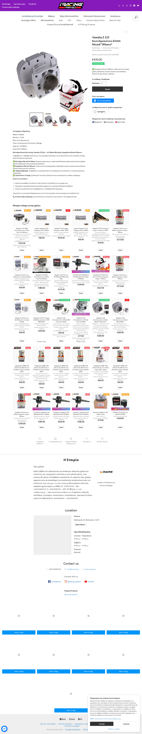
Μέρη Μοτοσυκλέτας (69, 16)
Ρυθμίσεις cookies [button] (114, 729)
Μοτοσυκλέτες (47, 20)
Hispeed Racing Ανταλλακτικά (60, 24)
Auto (61, 20)
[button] (103, 101)
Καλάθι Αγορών (102, 441)
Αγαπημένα (86, 441)
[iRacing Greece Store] (71, 5)
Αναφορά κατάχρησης (72, 729)
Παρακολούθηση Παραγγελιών (71, 442)
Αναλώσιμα (115, 16)
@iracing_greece (71, 594)
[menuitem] (124, 31)
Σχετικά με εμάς (19, 4)
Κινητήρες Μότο (28, 20)
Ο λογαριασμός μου (55, 441)
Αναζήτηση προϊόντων (40, 442)
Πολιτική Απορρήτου (65, 724)
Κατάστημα (6, 4)
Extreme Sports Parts (95, 20)
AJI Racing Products (86, 24)
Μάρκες (51, 16)
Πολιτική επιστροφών (72, 726)
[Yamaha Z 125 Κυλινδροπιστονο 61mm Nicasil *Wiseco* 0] (36, 119)
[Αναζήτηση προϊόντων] (136, 17)
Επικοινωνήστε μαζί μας (10, 7)
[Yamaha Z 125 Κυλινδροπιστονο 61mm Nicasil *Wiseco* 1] (50, 119)
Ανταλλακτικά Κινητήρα (32, 16)
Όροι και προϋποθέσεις (48, 724)
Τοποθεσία (32, 4)
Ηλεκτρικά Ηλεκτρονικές (94, 16)
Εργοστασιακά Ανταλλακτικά (101, 50)
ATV (69, 20)
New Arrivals (115, 20)
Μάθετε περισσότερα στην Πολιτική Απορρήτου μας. (105, 719)
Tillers (78, 20)
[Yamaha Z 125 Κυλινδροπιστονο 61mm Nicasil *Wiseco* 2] (65, 119)
